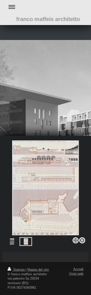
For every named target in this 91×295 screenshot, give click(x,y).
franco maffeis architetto (48, 19)
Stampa (19, 269)
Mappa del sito (38, 269)
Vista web (76, 274)
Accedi (78, 269)
